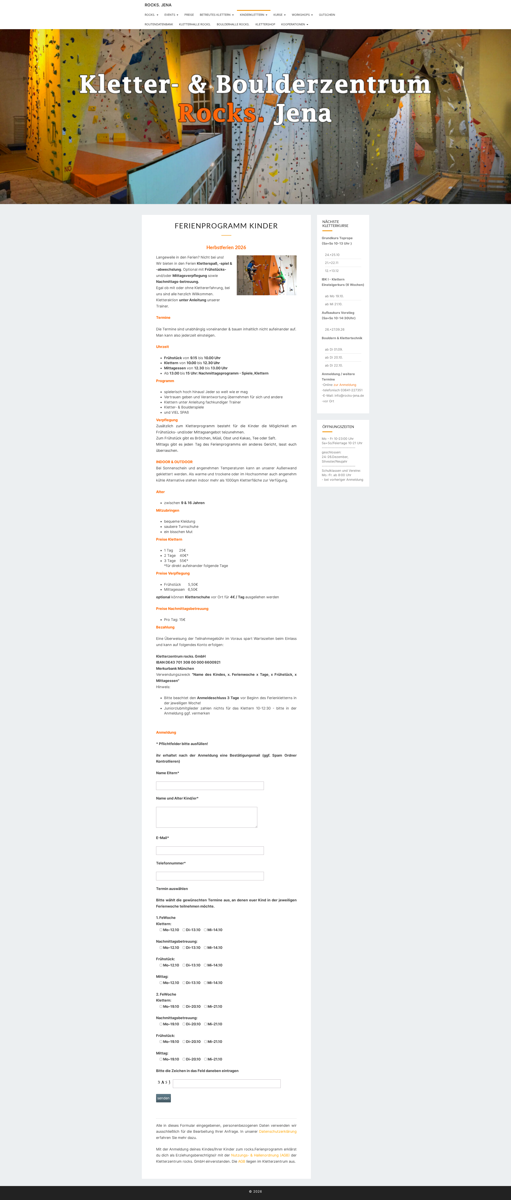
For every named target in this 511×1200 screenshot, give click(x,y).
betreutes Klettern (215, 14)
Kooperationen (293, 24)
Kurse (277, 14)
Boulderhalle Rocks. (233, 24)
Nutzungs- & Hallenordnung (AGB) (260, 1155)
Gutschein (327, 14)
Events (169, 14)
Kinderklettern (252, 14)
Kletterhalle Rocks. (195, 24)
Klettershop (265, 24)
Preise (189, 14)
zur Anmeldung (345, 385)
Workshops (301, 14)
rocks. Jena (158, 5)
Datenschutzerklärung (278, 1131)
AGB (241, 1161)
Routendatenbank (159, 24)
